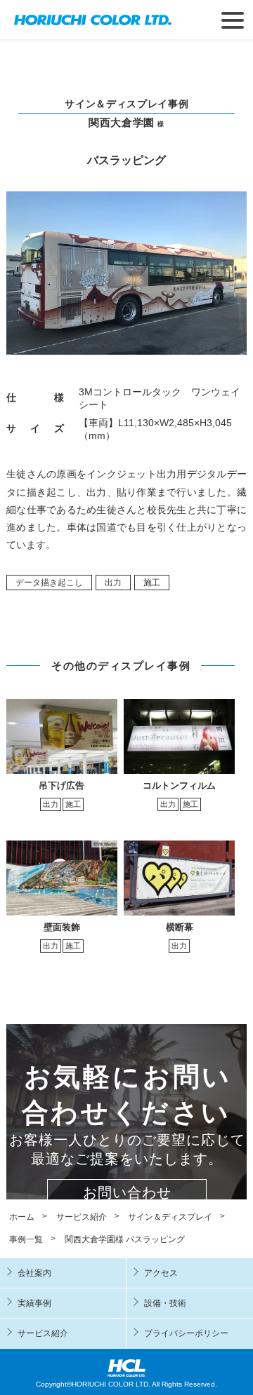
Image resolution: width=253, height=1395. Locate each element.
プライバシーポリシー (186, 1333)
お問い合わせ (127, 1192)
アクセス (161, 1273)
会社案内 (34, 1273)
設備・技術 (165, 1303)
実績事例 (34, 1303)
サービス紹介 (43, 1333)
